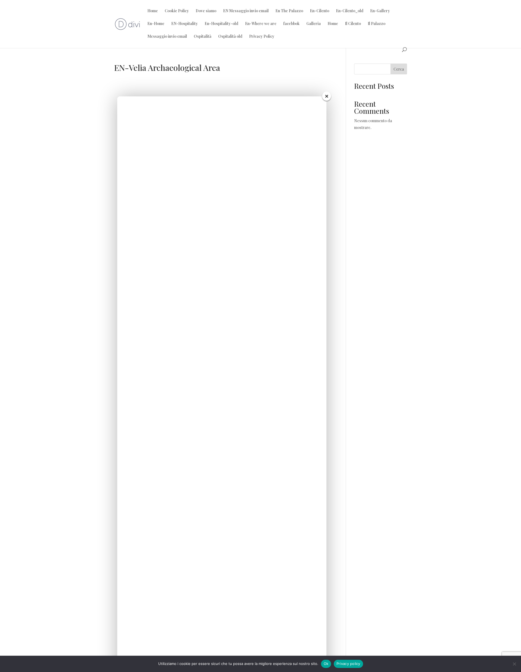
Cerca (398, 69)
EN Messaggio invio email (246, 11)
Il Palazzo (376, 24)
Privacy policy (348, 663)
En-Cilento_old (349, 11)
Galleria (313, 24)
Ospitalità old (230, 36)
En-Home (155, 24)
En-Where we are (261, 24)
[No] (514, 664)
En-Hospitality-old (221, 24)
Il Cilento (353, 24)
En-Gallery (380, 11)
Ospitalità (202, 36)
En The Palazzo (289, 11)
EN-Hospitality (184, 24)
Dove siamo (206, 11)
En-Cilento (319, 11)
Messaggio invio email (167, 36)
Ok (326, 663)
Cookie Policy (177, 11)
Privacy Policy (261, 36)
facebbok (291, 24)
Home (152, 11)
